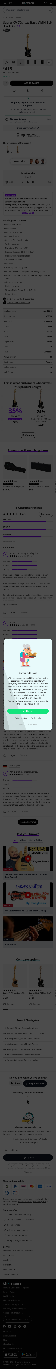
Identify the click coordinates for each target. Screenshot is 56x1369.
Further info (36, 718)
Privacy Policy (32, 725)
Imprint (22, 725)
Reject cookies (21, 718)
